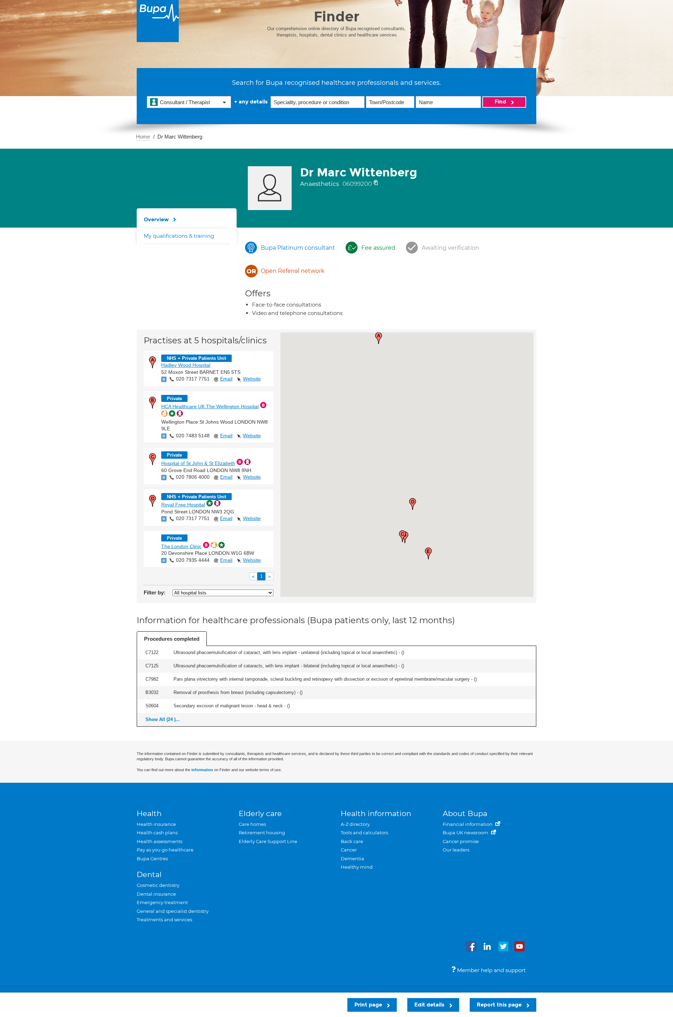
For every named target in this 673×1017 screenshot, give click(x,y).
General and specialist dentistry (173, 911)
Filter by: (154, 592)
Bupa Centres (152, 858)
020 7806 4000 (193, 477)
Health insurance (156, 824)
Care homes (252, 824)
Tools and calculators (364, 832)
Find (501, 102)
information (202, 770)
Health (149, 813)
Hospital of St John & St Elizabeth (198, 463)
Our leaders (456, 850)
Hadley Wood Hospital (185, 365)
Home (143, 137)
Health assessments (159, 841)
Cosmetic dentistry (158, 885)
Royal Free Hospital (183, 504)
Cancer (349, 850)
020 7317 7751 (193, 379)
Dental (149, 874)
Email (226, 379)
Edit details (430, 1005)
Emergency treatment (162, 902)
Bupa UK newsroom (466, 832)
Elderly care (260, 813)
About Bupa (465, 813)
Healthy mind (357, 867)
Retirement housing (262, 832)
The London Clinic (181, 546)
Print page (368, 1005)
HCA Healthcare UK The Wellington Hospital (210, 406)
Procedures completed (171, 639)
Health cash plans (157, 832)
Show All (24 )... (162, 719)
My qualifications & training (179, 236)
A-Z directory (355, 824)
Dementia (352, 858)
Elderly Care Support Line (268, 841)
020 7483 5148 (193, 435)
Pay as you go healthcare (165, 850)
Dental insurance (156, 894)
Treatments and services (164, 919)
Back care (352, 841)
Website (252, 379)
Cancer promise (461, 841)
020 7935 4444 (193, 560)
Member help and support (491, 970)
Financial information (468, 824)
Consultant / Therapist (185, 102)
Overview (156, 219)
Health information (376, 813)
